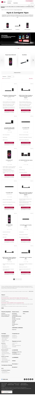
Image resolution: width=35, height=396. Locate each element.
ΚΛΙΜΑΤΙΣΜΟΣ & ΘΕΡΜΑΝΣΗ (17, 327)
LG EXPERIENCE (15, 357)
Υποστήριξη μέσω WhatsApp (6, 365)
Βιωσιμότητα (14, 367)
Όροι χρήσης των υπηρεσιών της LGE (13, 383)
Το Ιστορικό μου (14, 337)
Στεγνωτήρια (14, 320)
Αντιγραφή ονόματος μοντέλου (10, 97)
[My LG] (31, 3)
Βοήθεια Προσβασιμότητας (24, 384)
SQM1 (25, 227)
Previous (30, 5)
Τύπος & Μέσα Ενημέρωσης (16, 345)
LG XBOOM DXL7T (9, 160)
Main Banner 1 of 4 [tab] (15, 48)
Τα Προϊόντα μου (14, 336)
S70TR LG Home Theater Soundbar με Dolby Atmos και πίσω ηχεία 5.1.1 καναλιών (26, 96)
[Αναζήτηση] (32, 3)
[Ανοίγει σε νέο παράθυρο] (24, 379)
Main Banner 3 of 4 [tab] (17, 48)
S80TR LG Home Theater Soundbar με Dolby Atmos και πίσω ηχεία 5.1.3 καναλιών (26, 193)
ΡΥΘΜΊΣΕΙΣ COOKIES (10, 384)
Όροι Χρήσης (17, 384)
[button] (9, 112)
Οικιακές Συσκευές (15, 311)
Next (32, 5)
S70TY (9, 97)
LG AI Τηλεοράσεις (4, 371)
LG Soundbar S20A (25, 127)
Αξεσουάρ (13, 321)
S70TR (25, 98)
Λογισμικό (3, 341)
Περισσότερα (31, 291)
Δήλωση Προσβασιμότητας (6, 360)
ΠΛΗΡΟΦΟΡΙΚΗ (26, 311)
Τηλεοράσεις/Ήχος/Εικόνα (6, 311)
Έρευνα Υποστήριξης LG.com (6, 348)
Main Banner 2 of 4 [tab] (16, 48)
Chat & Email (4, 344)
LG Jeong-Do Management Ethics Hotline (8, 392)
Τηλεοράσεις (3, 313)
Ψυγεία (13, 325)
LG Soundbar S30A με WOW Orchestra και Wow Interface (9, 128)
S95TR (9, 260)
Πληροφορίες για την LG (16, 341)
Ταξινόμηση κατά (4, 76)
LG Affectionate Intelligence (5, 370)
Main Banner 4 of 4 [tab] (18, 48)
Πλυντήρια (13, 317)
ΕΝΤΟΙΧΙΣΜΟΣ (14, 313)
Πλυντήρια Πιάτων (15, 324)
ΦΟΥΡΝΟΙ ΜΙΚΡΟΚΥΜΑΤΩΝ (16, 316)
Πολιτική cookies (3, 384)
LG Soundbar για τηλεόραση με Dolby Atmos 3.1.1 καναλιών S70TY (9, 96)
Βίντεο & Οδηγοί (4, 339)
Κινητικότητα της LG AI (5, 372)
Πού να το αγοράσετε (9, 110)
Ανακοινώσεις (4, 357)
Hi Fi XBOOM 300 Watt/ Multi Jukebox (26, 160)
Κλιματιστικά (14, 329)
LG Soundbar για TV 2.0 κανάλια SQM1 (26, 225)
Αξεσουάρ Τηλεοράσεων (5, 316)
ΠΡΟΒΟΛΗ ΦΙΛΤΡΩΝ (17, 72)
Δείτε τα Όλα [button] (31, 78)
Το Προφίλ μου (14, 335)
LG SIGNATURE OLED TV (16, 354)
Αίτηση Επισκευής (4, 351)
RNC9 (9, 226)
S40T (25, 259)
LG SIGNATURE (15, 350)
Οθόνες (24, 313)
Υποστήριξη (3, 333)
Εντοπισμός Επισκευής (5, 352)
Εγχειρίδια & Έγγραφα (5, 340)
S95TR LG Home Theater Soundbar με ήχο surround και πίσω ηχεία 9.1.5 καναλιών (9, 258)
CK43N (25, 161)
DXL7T (9, 161)
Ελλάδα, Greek (5, 379)
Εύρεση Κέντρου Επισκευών (6, 353)
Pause (31, 5)
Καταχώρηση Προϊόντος (5, 335)
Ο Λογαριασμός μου (15, 333)
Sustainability (14, 346)
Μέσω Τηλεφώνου (4, 345)
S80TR (25, 195)
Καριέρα (13, 344)
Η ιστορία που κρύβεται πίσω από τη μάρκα (17, 352)
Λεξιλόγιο (14, 360)
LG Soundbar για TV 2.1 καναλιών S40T (26, 258)
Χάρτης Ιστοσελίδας (4, 383)
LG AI (2, 368)
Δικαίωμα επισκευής (4, 361)
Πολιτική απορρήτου (24, 383)
